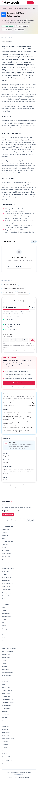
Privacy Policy (13, 777)
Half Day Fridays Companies (22, 8)
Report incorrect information (20, 488)
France (4, 641)
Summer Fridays (6, 589)
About (3, 750)
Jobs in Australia (8, 292)
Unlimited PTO (6, 669)
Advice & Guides (7, 705)
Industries (4, 711)
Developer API (6, 757)
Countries (5, 747)
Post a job (5, 764)
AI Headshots (6, 732)
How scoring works (17, 313)
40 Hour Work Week (8, 738)
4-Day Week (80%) (7, 583)
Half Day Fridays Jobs (9, 284)
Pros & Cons (5, 735)
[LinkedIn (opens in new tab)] (7, 520)
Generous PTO (6, 596)
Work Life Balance (7, 690)
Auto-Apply (5, 729)
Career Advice (6, 696)
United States (6, 613)
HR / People (5, 550)
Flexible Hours (6, 586)
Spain (3, 635)
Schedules (5, 717)
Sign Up (30, 2)
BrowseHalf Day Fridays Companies (19, 266)
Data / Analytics (6, 553)
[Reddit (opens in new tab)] (28, 520)
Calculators (5, 741)
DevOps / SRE (6, 556)
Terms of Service (24, 777)
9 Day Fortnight (6, 675)
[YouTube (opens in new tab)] (32, 520)
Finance (4, 547)
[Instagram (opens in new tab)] (11, 520)
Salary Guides (6, 693)
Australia (4, 632)
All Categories (6, 563)
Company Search (6, 8)
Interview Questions (7, 699)
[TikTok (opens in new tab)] (15, 520)
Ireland (4, 625)
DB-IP (23, 774)
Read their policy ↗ (22, 351)
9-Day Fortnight (6, 577)
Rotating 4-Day (6, 592)
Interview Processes (8, 702)
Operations (5, 544)
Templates (5, 721)
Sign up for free (8, 514)
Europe (4, 610)
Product (4, 532)
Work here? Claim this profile (20, 485)
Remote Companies (7, 651)
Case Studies (6, 708)
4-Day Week (5, 571)
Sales (3, 538)
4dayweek (7, 502)
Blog (3, 684)
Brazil (3, 638)
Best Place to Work (7, 672)
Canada (4, 619)
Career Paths (6, 714)
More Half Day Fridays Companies (13, 288)
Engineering (5, 529)
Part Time (4, 599)
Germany (4, 629)
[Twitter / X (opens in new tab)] (3, 520)
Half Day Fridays (6, 580)
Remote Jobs (22, 292)
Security (4, 560)
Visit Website (22, 301)
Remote (4, 607)
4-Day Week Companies (9, 648)
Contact (4, 754)
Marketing (5, 535)
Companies (5, 744)
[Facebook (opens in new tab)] (19, 520)
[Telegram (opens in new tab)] (23, 520)
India (3, 622)
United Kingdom (6, 616)
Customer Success (7, 541)
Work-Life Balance (7, 574)
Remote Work (6, 687)
